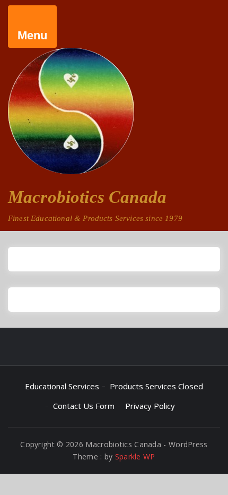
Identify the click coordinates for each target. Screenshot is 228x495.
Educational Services (62, 386)
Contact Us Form (84, 405)
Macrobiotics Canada (87, 197)
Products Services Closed (156, 386)
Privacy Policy (150, 405)
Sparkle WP (135, 456)
